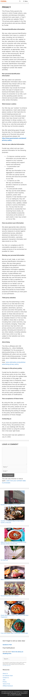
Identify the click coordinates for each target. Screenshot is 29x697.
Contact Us (6, 677)
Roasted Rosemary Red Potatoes (10, 595)
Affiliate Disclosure (8, 686)
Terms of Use (6, 683)
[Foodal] (3, 1)
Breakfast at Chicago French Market (10, 504)
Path (10, 644)
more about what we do (6, 665)
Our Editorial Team (8, 675)
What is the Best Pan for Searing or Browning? (13, 579)
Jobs (4, 679)
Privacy (5, 681)
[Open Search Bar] (20, 1)
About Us (5, 673)
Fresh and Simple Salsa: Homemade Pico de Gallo (14, 633)
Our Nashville (4, 560)
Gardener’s (6, 644)
